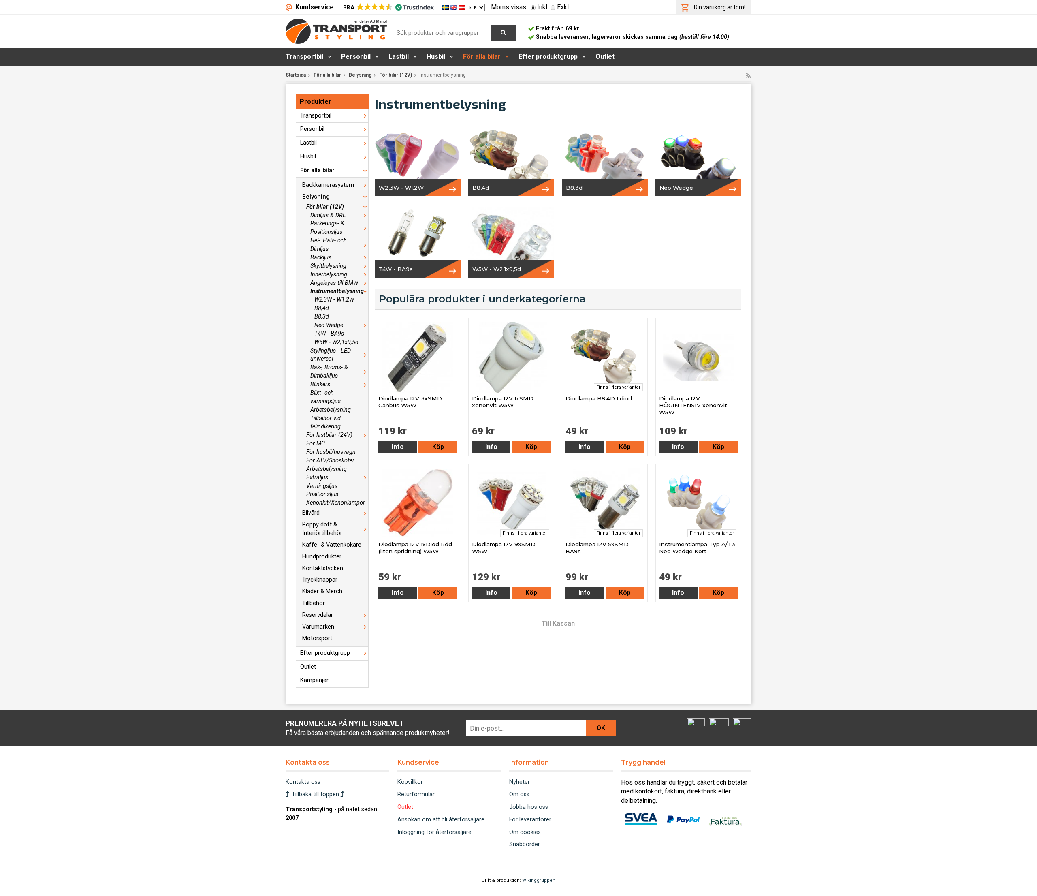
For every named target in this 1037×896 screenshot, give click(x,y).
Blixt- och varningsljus (325, 397)
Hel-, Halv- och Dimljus (328, 244)
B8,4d (321, 308)
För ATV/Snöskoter (330, 460)
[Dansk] (463, 7)
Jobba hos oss (528, 807)
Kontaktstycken (322, 568)
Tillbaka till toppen (315, 794)
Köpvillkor (410, 781)
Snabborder (524, 844)
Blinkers (320, 384)
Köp (438, 447)
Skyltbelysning (328, 266)
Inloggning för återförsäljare (434, 832)
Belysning (360, 75)
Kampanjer (314, 680)
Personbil (356, 56)
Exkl (563, 7)
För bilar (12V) (395, 75)
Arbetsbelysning (330, 409)
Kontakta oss (303, 781)
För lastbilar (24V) (329, 435)
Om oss (519, 794)
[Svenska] (446, 7)
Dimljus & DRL (328, 215)
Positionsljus (322, 494)
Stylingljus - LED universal (330, 355)
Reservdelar (317, 615)
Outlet (605, 56)
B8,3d (321, 316)
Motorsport (317, 638)
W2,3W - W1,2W (334, 299)
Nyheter (519, 781)
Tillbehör (313, 603)
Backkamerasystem (328, 185)
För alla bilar (482, 56)
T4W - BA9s (329, 333)
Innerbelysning (328, 274)
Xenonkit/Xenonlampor (335, 502)
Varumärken (318, 626)
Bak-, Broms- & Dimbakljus (329, 371)
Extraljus (317, 477)
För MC (315, 443)
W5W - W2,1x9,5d (336, 342)
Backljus (320, 257)
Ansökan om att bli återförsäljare (440, 819)
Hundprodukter (321, 556)
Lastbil (398, 56)
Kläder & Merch (322, 591)
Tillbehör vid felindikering (325, 422)
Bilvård (311, 512)
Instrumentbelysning (337, 291)
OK (601, 728)
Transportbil (304, 56)
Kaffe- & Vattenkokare (331, 544)
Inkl (542, 7)
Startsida (296, 75)
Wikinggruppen (538, 880)
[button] (388, 7)
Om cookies (525, 832)
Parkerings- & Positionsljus (327, 227)
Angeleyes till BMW (334, 283)
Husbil (436, 56)
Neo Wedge (328, 325)
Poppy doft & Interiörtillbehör (322, 529)
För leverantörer (530, 819)
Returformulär (416, 794)
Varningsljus (321, 486)
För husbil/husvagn (331, 452)
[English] (454, 7)
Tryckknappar (319, 579)
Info (398, 447)
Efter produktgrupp (548, 56)
